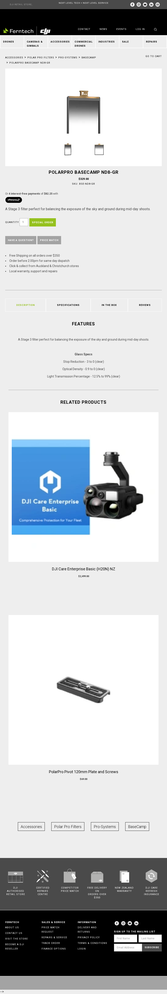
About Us (12, 927)
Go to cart (153, 56)
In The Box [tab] (109, 305)
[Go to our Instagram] (139, 4)
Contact (84, 29)
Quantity (12, 222)
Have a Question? (21, 240)
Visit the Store (16, 938)
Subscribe (152, 947)
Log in (140, 29)
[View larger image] (83, 121)
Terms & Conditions (92, 943)
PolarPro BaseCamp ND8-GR (29, 62)
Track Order (51, 943)
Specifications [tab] (68, 305)
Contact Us (13, 933)
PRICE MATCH (49, 240)
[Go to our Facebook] (132, 4)
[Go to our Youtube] (130, 923)
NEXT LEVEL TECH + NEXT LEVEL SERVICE (84, 3)
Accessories (14, 57)
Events (121, 29)
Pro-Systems (67, 57)
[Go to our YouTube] (145, 4)
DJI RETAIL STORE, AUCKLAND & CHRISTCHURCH (21, 6)
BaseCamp (89, 57)
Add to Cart (83, 584)
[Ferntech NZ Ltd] (27, 31)
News (103, 29)
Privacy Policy (89, 937)
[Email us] (157, 4)
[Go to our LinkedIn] (151, 4)
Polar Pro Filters (40, 57)
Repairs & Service (54, 937)
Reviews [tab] (145, 305)
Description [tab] (25, 305)
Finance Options (54, 948)
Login (82, 948)
